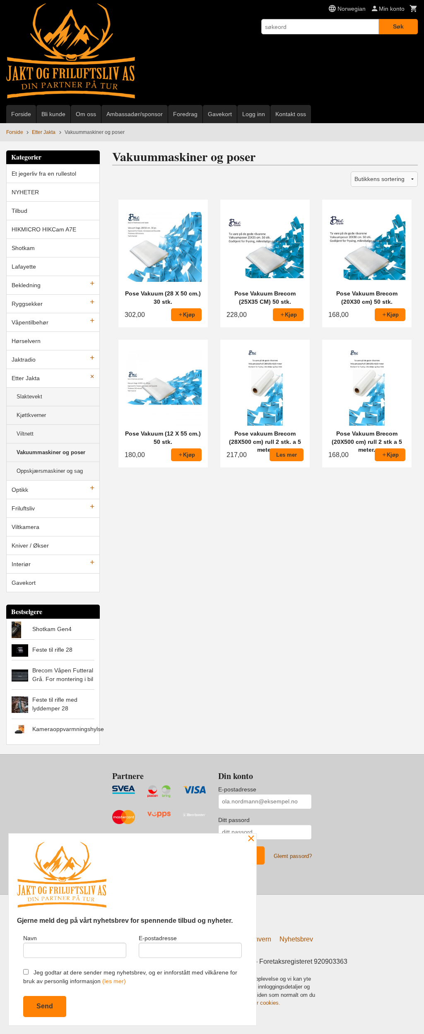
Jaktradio (24, 359)
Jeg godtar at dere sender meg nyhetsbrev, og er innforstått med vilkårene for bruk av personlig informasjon (130, 976)
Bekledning (26, 285)
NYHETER (25, 192)
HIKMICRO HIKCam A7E (44, 229)
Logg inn (253, 114)
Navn (30, 938)
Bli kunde (53, 114)
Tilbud (19, 210)
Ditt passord (234, 820)
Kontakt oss (290, 114)
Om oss (86, 114)
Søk (398, 26)
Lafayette (24, 266)
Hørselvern (26, 341)
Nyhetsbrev (296, 939)
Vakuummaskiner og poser (51, 452)
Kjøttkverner (31, 415)
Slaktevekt (29, 396)
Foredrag (185, 114)
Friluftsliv (23, 508)
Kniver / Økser (30, 545)
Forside (21, 114)
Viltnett (25, 434)
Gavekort (220, 114)
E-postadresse (237, 789)
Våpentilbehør (30, 322)
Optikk (20, 489)
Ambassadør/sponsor (134, 114)
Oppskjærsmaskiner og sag (50, 471)
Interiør (21, 564)
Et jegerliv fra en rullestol (44, 173)
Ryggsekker (27, 303)
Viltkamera (25, 527)
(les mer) (114, 981)
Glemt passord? (293, 856)
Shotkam (23, 248)
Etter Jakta (26, 378)
